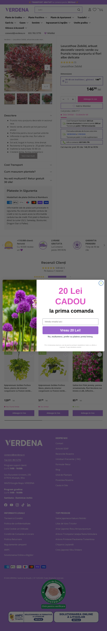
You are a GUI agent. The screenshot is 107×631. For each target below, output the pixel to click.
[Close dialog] (101, 283)
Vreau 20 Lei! (70, 330)
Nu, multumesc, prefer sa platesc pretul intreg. (70, 337)
